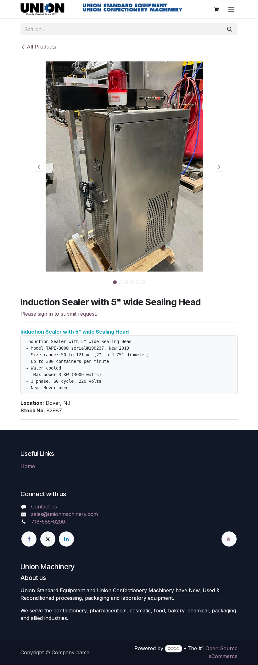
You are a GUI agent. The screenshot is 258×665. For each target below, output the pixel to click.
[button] (38, 167)
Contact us (44, 506)
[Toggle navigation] (231, 9)
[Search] (230, 29)
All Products (41, 46)
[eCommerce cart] (216, 9)
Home (27, 466)
